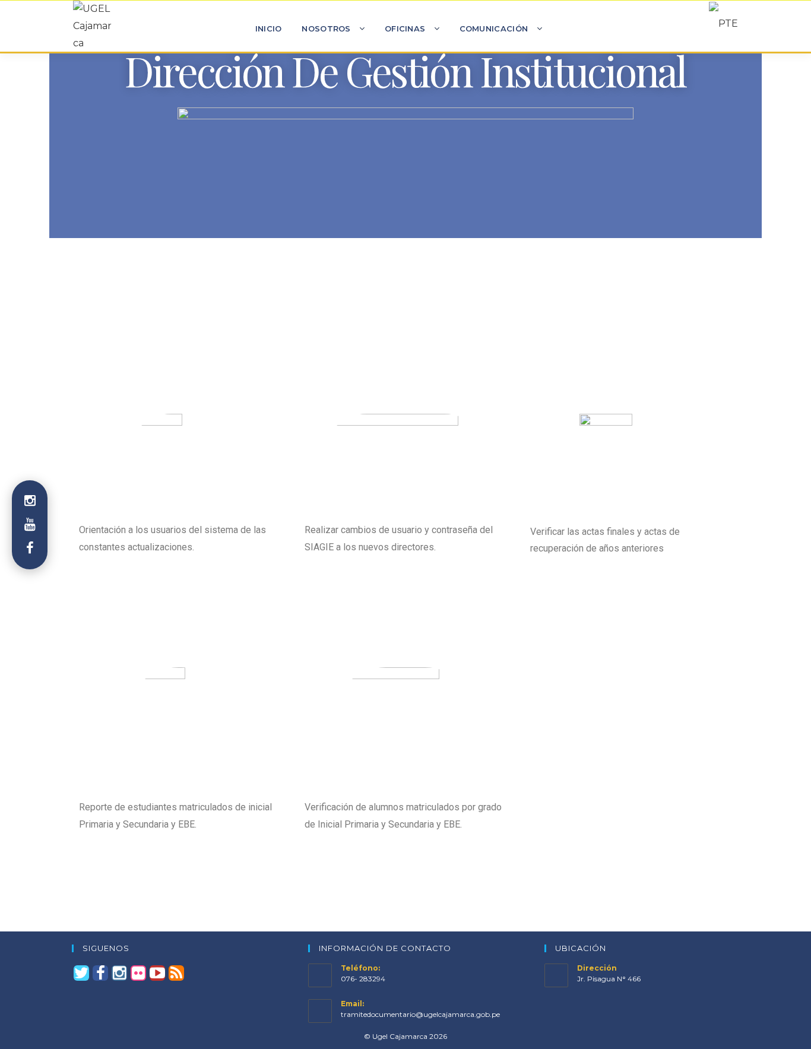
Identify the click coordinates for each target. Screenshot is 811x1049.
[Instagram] (119, 973)
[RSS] (176, 973)
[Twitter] (81, 973)
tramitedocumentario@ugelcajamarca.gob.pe (420, 1014)
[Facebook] (100, 973)
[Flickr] (138, 973)
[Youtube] (157, 973)
